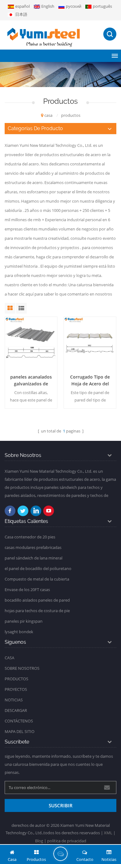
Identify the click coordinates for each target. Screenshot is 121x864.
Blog (39, 841)
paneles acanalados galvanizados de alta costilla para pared (31, 380)
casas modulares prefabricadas (33, 547)
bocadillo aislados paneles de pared (37, 600)
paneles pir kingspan (24, 621)
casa (48, 115)
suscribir (61, 805)
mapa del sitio (19, 731)
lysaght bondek (19, 631)
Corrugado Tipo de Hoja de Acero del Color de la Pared (90, 380)
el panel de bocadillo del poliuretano (38, 568)
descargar (16, 710)
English (47, 6)
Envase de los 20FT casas (27, 589)
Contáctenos (19, 721)
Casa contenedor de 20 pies (30, 537)
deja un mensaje (60, 854)
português (102, 6)
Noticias (14, 700)
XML (108, 832)
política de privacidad (66, 841)
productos (16, 679)
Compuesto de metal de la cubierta (37, 579)
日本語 (21, 14)
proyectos (16, 689)
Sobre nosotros (22, 668)
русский (73, 6)
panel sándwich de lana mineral (33, 558)
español (22, 6)
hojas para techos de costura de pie (37, 610)
